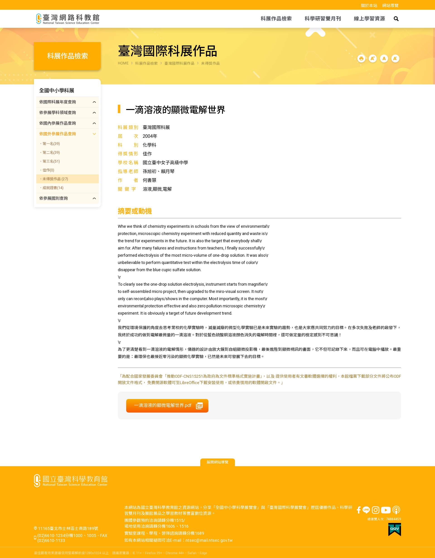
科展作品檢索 (146, 63)
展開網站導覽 (217, 462)
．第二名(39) (49, 152)
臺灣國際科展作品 (179, 63)
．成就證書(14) (51, 188)
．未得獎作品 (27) (53, 179)
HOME (123, 63)
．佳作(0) (46, 170)
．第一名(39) (49, 144)
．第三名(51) (49, 161)
